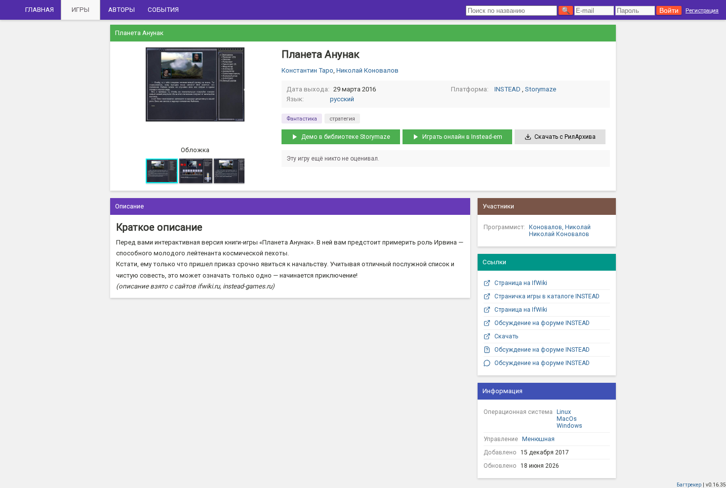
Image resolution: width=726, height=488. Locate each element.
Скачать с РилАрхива (565, 136)
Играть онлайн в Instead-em (462, 136)
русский (342, 99)
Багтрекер (689, 485)
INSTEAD (507, 89)
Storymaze (540, 89)
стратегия (342, 118)
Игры (80, 9)
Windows (569, 425)
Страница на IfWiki (520, 283)
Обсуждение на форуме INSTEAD (542, 323)
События (163, 9)
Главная (39, 9)
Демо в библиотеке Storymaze (345, 136)
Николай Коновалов (367, 70)
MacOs (567, 418)
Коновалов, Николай (560, 227)
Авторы (121, 9)
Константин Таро (307, 70)
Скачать (506, 336)
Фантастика (301, 118)
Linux (564, 411)
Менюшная (538, 439)
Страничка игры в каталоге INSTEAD (547, 296)
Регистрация (702, 10)
